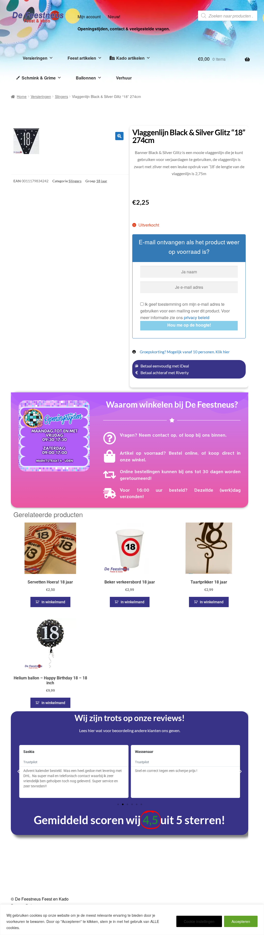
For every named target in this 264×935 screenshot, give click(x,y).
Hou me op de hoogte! (189, 325)
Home (22, 96)
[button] (119, 136)
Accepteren (241, 921)
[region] (132, 919)
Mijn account (89, 16)
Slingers (61, 96)
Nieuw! (114, 16)
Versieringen (35, 58)
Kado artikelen (130, 58)
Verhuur (124, 78)
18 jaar (101, 181)
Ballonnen (86, 78)
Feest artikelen (82, 58)
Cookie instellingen (199, 921)
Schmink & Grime (39, 78)
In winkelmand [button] (53, 602)
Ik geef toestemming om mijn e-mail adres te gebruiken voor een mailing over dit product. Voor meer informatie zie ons (185, 310)
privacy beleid (196, 317)
